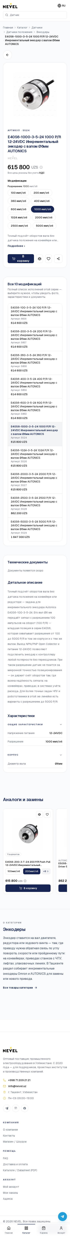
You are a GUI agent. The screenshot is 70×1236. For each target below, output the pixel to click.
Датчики (37, 27)
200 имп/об (41, 192)
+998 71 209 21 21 (19, 1080)
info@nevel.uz (17, 1086)
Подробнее (16, 246)
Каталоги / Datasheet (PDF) (20, 1170)
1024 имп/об (19, 217)
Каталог (22, 27)
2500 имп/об (19, 225)
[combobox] (35, 15)
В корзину (23, 258)
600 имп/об (18, 209)
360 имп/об (18, 201)
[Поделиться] (58, 259)
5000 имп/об (44, 225)
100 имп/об (18, 192)
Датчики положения (19, 32)
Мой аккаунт (11, 1186)
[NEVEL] (10, 5)
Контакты (9, 1135)
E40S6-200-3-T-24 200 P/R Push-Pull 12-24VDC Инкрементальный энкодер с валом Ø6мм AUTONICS (27, 863)
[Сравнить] (39, 259)
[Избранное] (48, 259)
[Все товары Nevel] (13, 157)
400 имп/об (42, 201)
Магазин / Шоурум (15, 1141)
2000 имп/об (43, 217)
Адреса (8, 1198)
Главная (8, 27)
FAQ (5, 1158)
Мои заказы (10, 1192)
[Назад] (7, 54)
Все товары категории (18, 987)
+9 (44, 871)
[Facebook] (24, 1108)
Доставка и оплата (15, 1164)
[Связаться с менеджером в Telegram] (62, 1216)
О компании (10, 1129)
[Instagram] (15, 1108)
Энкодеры (42, 32)
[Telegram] (6, 1108)
